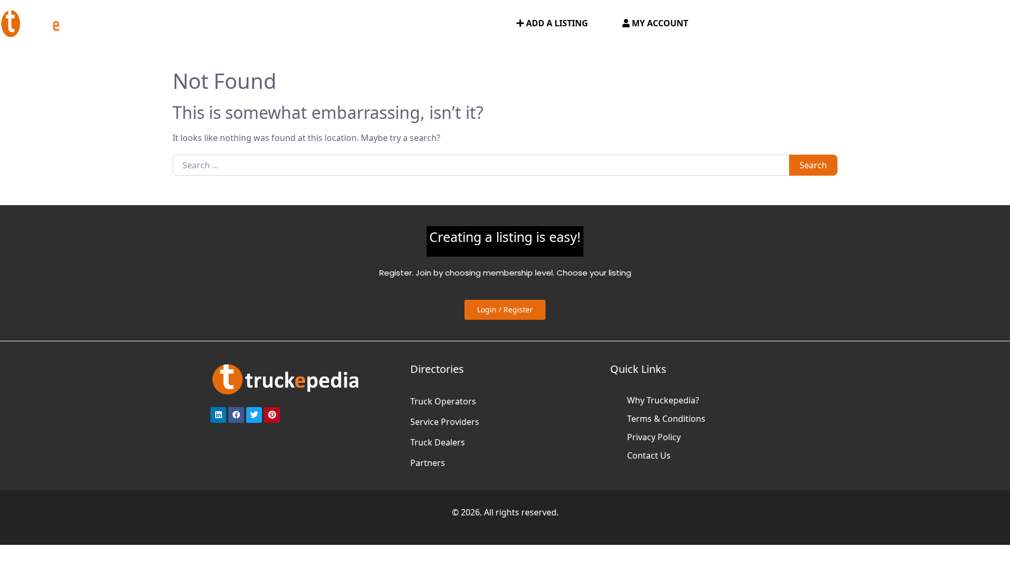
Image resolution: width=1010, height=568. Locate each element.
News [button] (356, 23)
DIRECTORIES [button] (187, 23)
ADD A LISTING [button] (556, 23)
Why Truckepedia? (663, 400)
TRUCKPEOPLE (421, 23)
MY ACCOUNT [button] (659, 23)
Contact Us (649, 455)
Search (813, 165)
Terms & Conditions (666, 418)
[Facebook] (236, 415)
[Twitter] (254, 415)
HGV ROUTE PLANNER (283, 23)
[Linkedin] (218, 415)
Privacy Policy (654, 437)
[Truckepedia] (47, 22)
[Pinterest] (272, 415)
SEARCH (482, 23)
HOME (132, 23)
